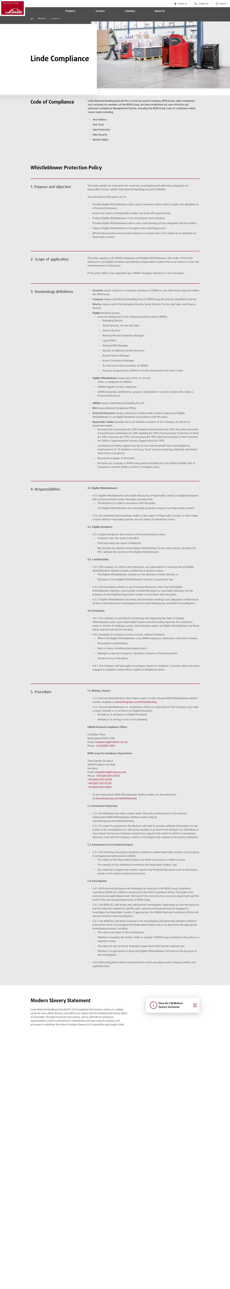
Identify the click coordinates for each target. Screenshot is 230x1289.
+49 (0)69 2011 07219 (99, 783)
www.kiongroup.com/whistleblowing (135, 702)
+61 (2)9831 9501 (105, 746)
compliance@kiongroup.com (110, 772)
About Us (42, 19)
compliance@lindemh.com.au (111, 742)
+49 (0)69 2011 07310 (108, 776)
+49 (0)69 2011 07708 (99, 779)
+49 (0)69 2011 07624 (99, 787)
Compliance (56, 19)
